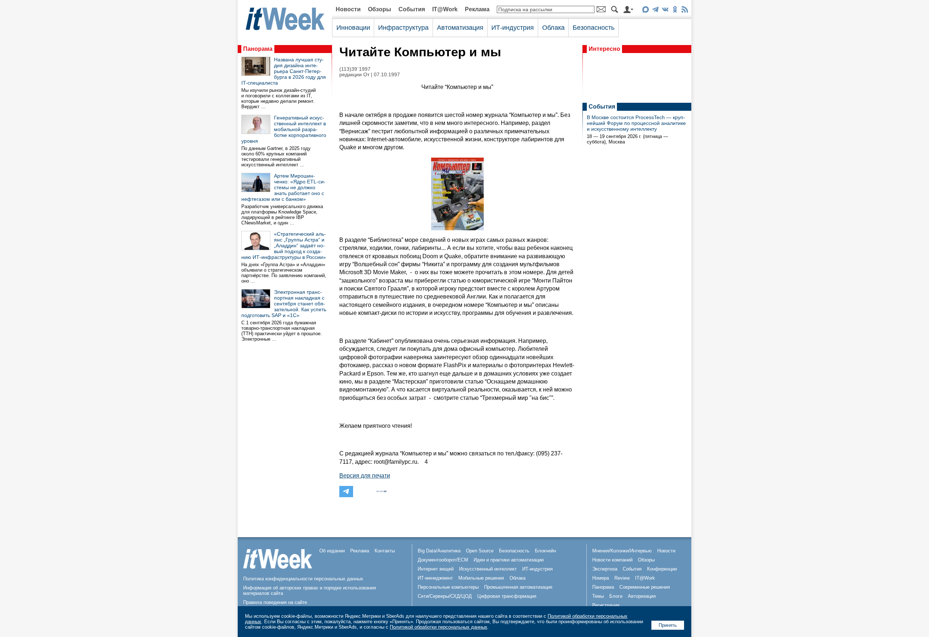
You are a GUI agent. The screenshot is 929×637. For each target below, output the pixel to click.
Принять (668, 625)
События (411, 9)
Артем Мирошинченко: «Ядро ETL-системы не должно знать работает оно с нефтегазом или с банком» (283, 187)
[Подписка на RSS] (684, 11)
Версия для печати (364, 475)
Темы (598, 596)
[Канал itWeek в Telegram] (655, 11)
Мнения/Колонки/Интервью (622, 550)
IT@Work (445, 9)
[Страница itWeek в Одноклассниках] (675, 11)
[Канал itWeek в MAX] (645, 11)
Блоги (615, 596)
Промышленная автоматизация (518, 587)
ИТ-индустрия (512, 27)
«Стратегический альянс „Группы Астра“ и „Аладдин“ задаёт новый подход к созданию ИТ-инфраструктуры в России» (283, 245)
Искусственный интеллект (488, 569)
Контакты (385, 550)
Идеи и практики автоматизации (509, 560)
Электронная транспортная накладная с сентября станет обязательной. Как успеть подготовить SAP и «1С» (283, 303)
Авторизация (642, 596)
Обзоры (379, 9)
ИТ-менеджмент (435, 578)
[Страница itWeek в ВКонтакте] (665, 11)
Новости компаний (612, 560)
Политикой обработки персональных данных (438, 627)
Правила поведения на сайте (275, 602)
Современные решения (644, 587)
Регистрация (605, 605)
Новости (348, 9)
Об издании (332, 550)
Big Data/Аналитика (439, 550)
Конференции (662, 569)
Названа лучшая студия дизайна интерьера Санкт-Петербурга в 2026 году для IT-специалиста (283, 71)
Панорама (258, 49)
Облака (553, 27)
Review (622, 578)
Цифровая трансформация (506, 596)
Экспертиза (604, 569)
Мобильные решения (481, 578)
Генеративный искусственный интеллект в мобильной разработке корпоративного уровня (283, 129)
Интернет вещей (436, 569)
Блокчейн (545, 550)
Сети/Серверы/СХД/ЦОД (445, 596)
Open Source (480, 550)
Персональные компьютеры (448, 587)
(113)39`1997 (355, 69)
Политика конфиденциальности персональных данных (303, 578)
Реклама (477, 9)
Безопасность (593, 27)
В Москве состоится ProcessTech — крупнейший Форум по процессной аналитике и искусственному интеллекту (636, 123)
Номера (600, 578)
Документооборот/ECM (443, 560)
